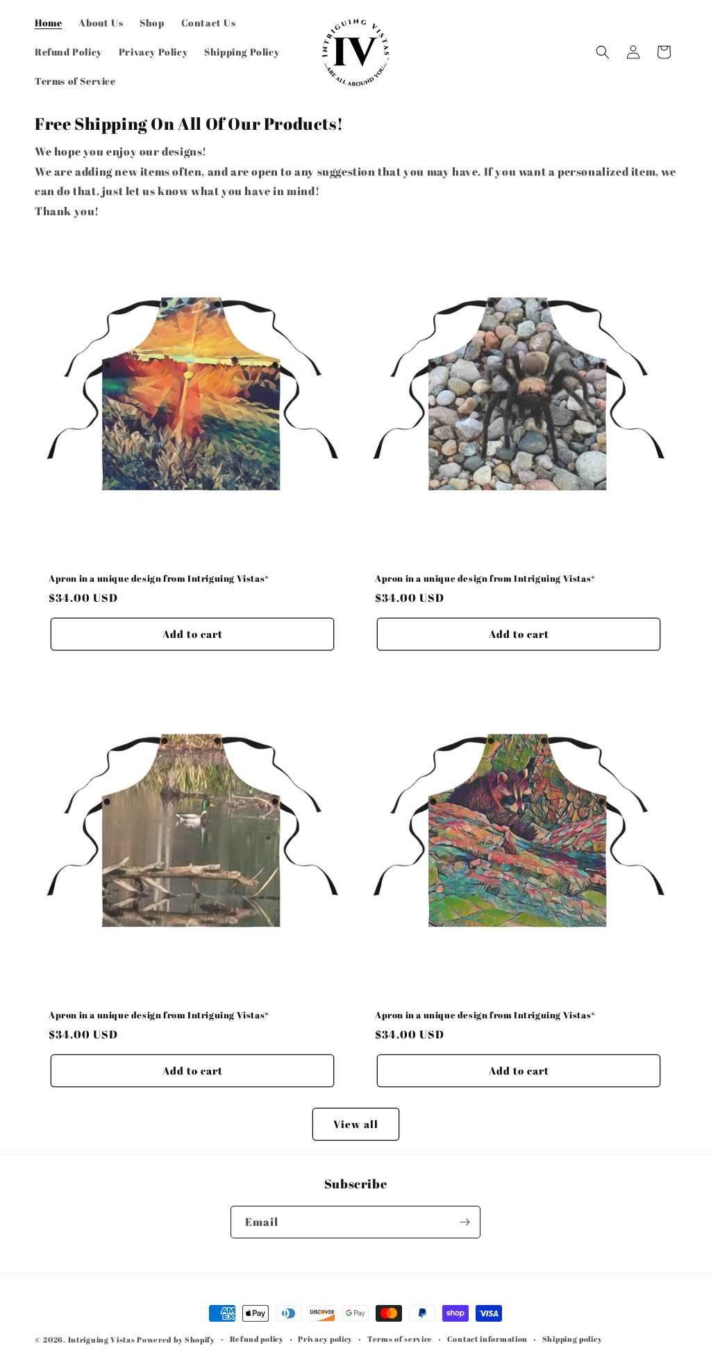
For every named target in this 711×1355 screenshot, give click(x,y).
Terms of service (400, 1338)
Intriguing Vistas (101, 1339)
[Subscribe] (464, 1222)
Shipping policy (572, 1338)
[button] (602, 52)
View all (355, 1124)
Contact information (487, 1338)
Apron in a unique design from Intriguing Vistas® (159, 578)
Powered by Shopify (176, 1339)
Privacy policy (325, 1338)
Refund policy (257, 1338)
